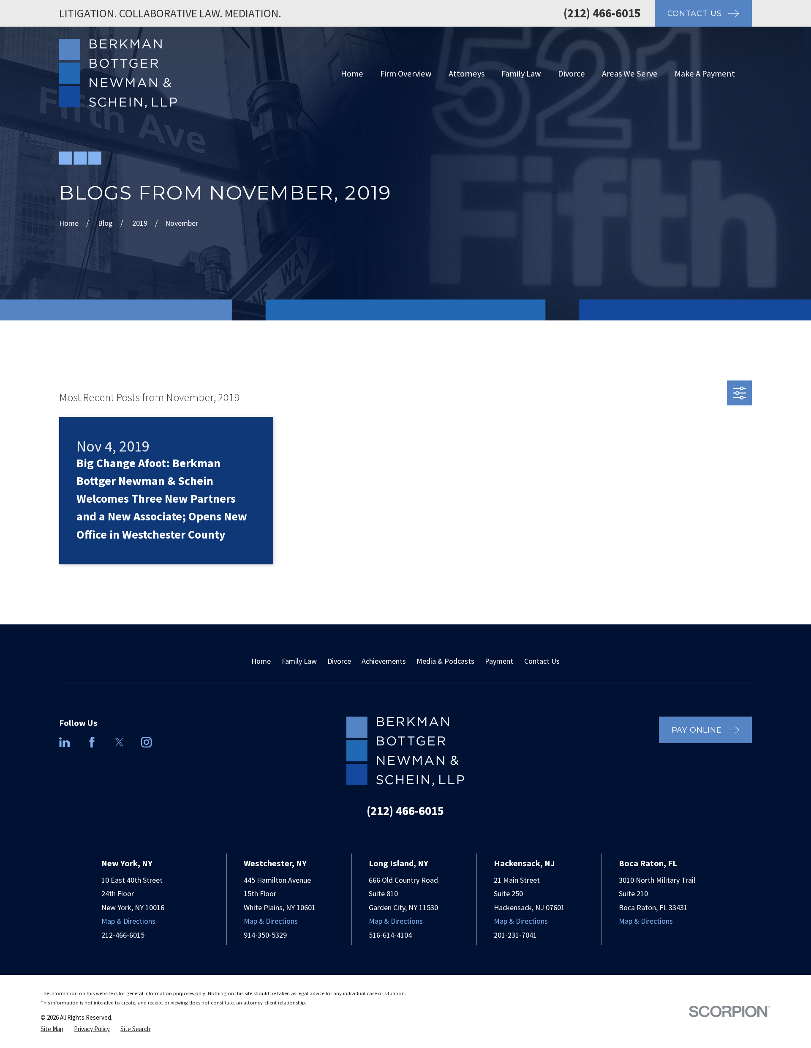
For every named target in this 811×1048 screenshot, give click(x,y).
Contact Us (542, 661)
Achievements (384, 661)
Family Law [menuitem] (521, 73)
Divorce (339, 661)
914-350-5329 (265, 935)
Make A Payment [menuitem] (705, 73)
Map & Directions (128, 921)
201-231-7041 (515, 935)
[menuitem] (52, 1028)
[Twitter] (119, 742)
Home (261, 661)
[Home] (118, 73)
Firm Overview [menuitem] (406, 73)
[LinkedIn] (64, 742)
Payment (499, 661)
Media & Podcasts (445, 661)
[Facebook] (92, 742)
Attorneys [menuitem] (466, 73)
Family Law (299, 661)
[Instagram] (146, 742)
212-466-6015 (122, 935)
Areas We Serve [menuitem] (630, 73)
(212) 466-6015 (602, 13)
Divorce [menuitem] (571, 73)
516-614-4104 (390, 935)
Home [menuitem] (352, 73)
